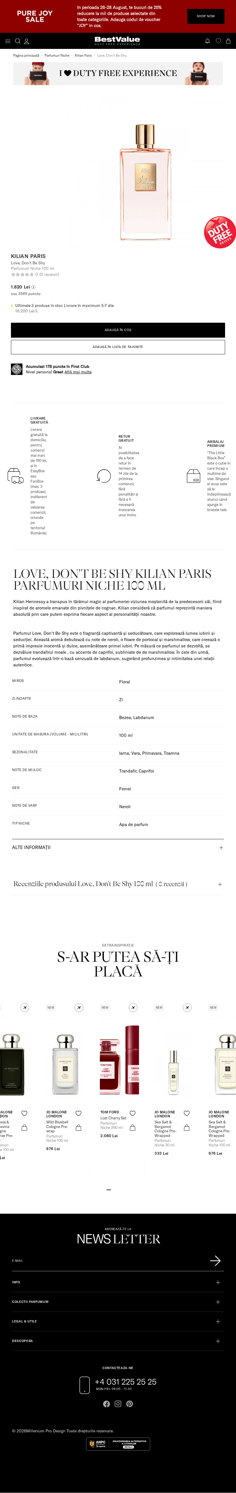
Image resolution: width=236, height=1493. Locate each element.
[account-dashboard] (26, 41)
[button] (24, 1007)
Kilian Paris (83, 55)
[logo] (117, 41)
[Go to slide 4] (122, 1189)
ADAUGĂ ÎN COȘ (118, 330)
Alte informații (31, 847)
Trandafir (127, 771)
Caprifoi (146, 771)
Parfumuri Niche (57, 55)
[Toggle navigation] (7, 41)
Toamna (171, 753)
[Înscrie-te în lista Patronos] (215, 1261)
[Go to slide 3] (118, 1189)
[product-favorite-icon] (24, 1113)
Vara (135, 753)
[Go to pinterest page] (129, 1403)
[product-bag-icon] (24, 1127)
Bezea (125, 717)
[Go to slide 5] (127, 1189)
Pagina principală (26, 55)
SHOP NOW (206, 16)
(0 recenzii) (49, 274)
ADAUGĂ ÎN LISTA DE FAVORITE (118, 347)
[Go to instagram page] (118, 1403)
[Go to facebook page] (106, 1403)
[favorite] (218, 41)
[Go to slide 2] (113, 1189)
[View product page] (65, 1059)
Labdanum (143, 717)
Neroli (125, 806)
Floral (124, 682)
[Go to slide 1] (108, 1189)
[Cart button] (229, 41)
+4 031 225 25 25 (126, 1381)
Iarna (124, 753)
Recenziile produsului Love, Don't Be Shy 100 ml (100, 884)
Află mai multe (78, 371)
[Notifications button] (208, 41)
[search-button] (17, 41)
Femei (125, 789)
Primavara (151, 753)
